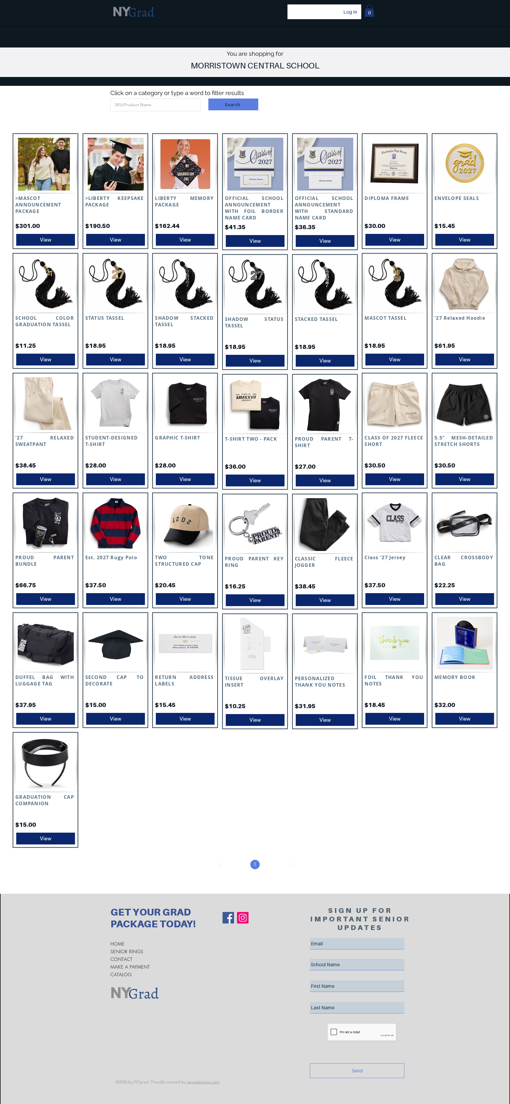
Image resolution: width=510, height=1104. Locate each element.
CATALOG (121, 975)
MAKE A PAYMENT (130, 967)
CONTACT (121, 959)
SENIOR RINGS (126, 952)
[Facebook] (228, 917)
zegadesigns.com (203, 1082)
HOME (117, 944)
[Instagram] (243, 917)
